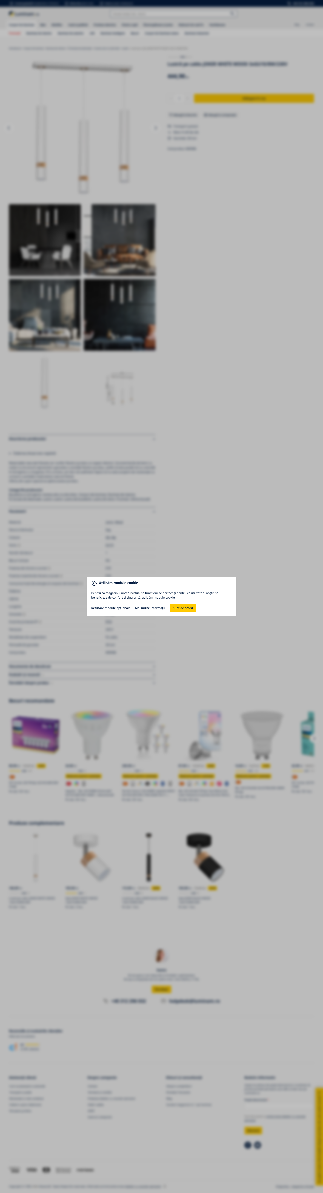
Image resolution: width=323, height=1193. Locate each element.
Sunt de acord (183, 608)
